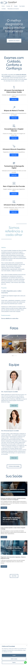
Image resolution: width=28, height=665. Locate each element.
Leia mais (3, 507)
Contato (4, 8)
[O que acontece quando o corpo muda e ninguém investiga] (14, 518)
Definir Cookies (14, 658)
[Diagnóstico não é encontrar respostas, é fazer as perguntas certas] (14, 547)
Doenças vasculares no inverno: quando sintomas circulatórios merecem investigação (13, 499)
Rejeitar (14, 662)
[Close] (26, 645)
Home (3, 6)
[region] (14, 654)
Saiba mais (14, 99)
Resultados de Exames (13, 8)
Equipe (15, 6)
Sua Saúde (22, 6)
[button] (2, 344)
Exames (8, 6)
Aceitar (14, 655)
